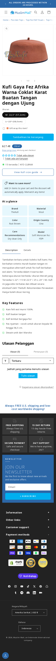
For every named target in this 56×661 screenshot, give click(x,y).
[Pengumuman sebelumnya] (5, 4)
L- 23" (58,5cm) (15, 122)
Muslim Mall (18, 637)
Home (5, 20)
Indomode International (39, 637)
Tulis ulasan (28, 375)
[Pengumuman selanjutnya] (50, 4)
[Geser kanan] (34, 81)
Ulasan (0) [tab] (15, 351)
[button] (6, 12)
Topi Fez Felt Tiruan (34, 20)
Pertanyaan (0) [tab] (41, 351)
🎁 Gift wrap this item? (17, 128)
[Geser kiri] (21, 81)
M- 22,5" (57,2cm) (15, 114)
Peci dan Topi (17, 20)
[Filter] (5, 361)
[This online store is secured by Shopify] (16, 565)
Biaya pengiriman (9, 150)
